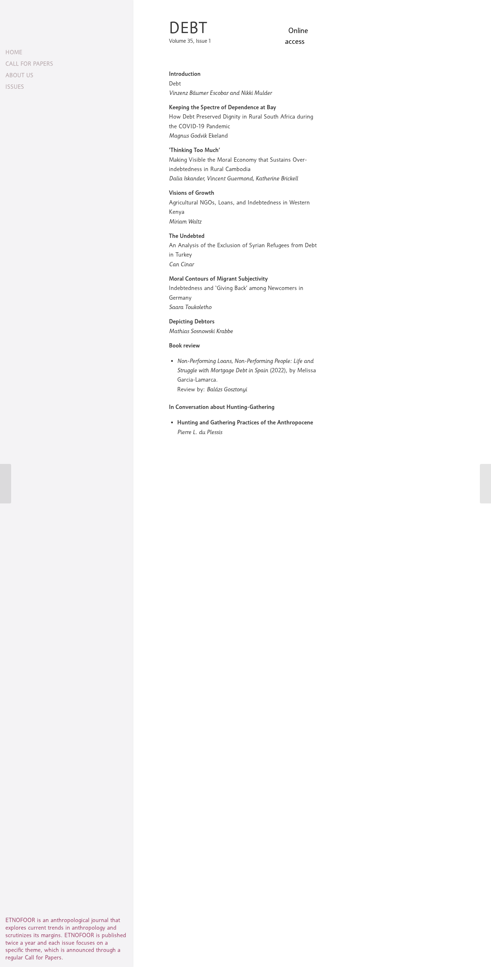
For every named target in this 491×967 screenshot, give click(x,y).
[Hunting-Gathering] (5, 483)
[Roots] (485, 483)
